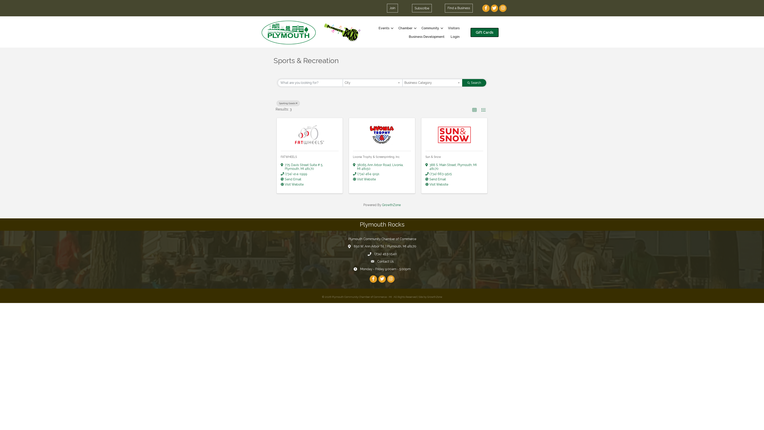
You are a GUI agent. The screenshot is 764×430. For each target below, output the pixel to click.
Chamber (405, 28)
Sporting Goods (287, 103)
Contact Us (385, 261)
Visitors (454, 28)
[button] (422, 8)
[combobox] (373, 83)
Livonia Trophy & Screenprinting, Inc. (376, 156)
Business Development (426, 37)
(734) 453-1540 (385, 254)
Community (430, 28)
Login (455, 37)
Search (476, 83)
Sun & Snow (433, 156)
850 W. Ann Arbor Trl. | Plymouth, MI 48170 (385, 246)
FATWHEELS (289, 156)
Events (384, 28)
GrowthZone (391, 205)
